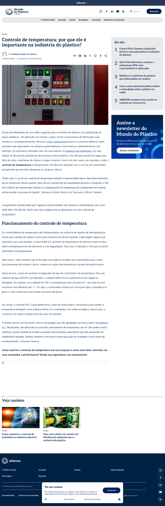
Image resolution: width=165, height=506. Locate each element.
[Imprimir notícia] (79, 55)
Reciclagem (83, 20)
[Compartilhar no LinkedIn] (85, 55)
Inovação (62, 20)
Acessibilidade (8, 495)
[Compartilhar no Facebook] (100, 55)
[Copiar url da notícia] (74, 55)
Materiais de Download (114, 20)
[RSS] (123, 11)
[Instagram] (100, 11)
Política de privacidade (29, 495)
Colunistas (96, 20)
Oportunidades (117, 470)
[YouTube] (117, 11)
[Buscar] (131, 11)
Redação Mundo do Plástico (24, 54)
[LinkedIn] (112, 11)
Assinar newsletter (129, 150)
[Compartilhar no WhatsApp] (95, 55)
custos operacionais (57, 141)
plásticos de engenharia (79, 150)
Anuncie (154, 11)
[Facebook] (106, 11)
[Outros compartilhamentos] (105, 55)
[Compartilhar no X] (90, 55)
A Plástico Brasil (48, 20)
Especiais (42, 476)
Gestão (72, 20)
